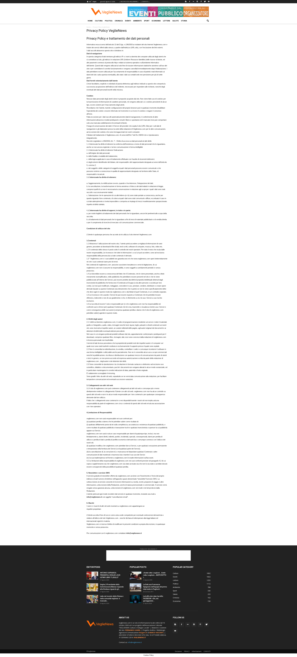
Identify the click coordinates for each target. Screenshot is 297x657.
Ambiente (137, 21)
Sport (146, 21)
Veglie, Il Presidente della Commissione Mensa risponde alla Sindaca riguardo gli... (112, 587)
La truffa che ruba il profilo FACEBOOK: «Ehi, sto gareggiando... (153, 598)
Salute (175, 21)
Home (90, 21)
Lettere (166, 21)
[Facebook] (189, 1)
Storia (184, 21)
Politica (108, 21)
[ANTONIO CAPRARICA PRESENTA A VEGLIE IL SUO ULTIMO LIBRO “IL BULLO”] (92, 576)
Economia (156, 21)
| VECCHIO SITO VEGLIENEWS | (129, 1)
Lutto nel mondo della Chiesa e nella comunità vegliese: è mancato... (111, 598)
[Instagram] (197, 1)
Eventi (128, 21)
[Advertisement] (148, 555)
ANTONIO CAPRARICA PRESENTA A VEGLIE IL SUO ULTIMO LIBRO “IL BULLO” (110, 575)
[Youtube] (208, 1)
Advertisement (196, 651)
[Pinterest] (201, 1)
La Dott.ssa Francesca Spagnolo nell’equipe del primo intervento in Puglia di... (155, 587)
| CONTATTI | (145, 1)
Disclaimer (178, 651)
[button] (207, 21)
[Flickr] (193, 1)
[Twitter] (205, 1)
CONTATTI (207, 651)
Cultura (99, 21)
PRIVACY (187, 651)
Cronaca (119, 21)
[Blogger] (185, 1)
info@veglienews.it (135, 642)
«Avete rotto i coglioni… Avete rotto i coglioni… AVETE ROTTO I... (154, 575)
